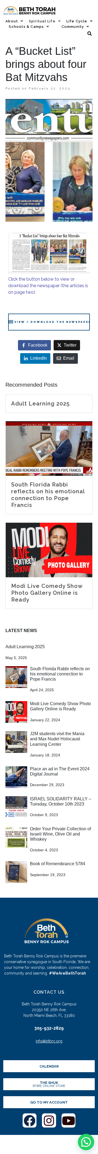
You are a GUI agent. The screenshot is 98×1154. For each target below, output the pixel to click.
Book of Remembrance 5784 (57, 863)
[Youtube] (69, 1120)
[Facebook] (30, 1120)
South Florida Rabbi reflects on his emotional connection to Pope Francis (60, 673)
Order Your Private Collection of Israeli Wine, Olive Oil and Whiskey (60, 834)
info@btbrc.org (49, 1041)
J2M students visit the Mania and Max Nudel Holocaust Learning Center (57, 738)
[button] (86, 1142)
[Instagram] (49, 1120)
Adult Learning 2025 (25, 646)
